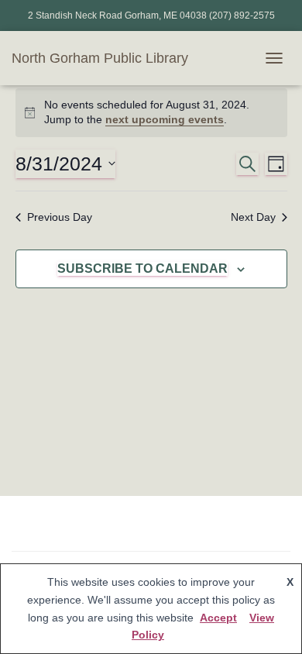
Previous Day (59, 217)
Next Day (253, 217)
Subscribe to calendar (142, 268)
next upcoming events (164, 119)
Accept (218, 617)
